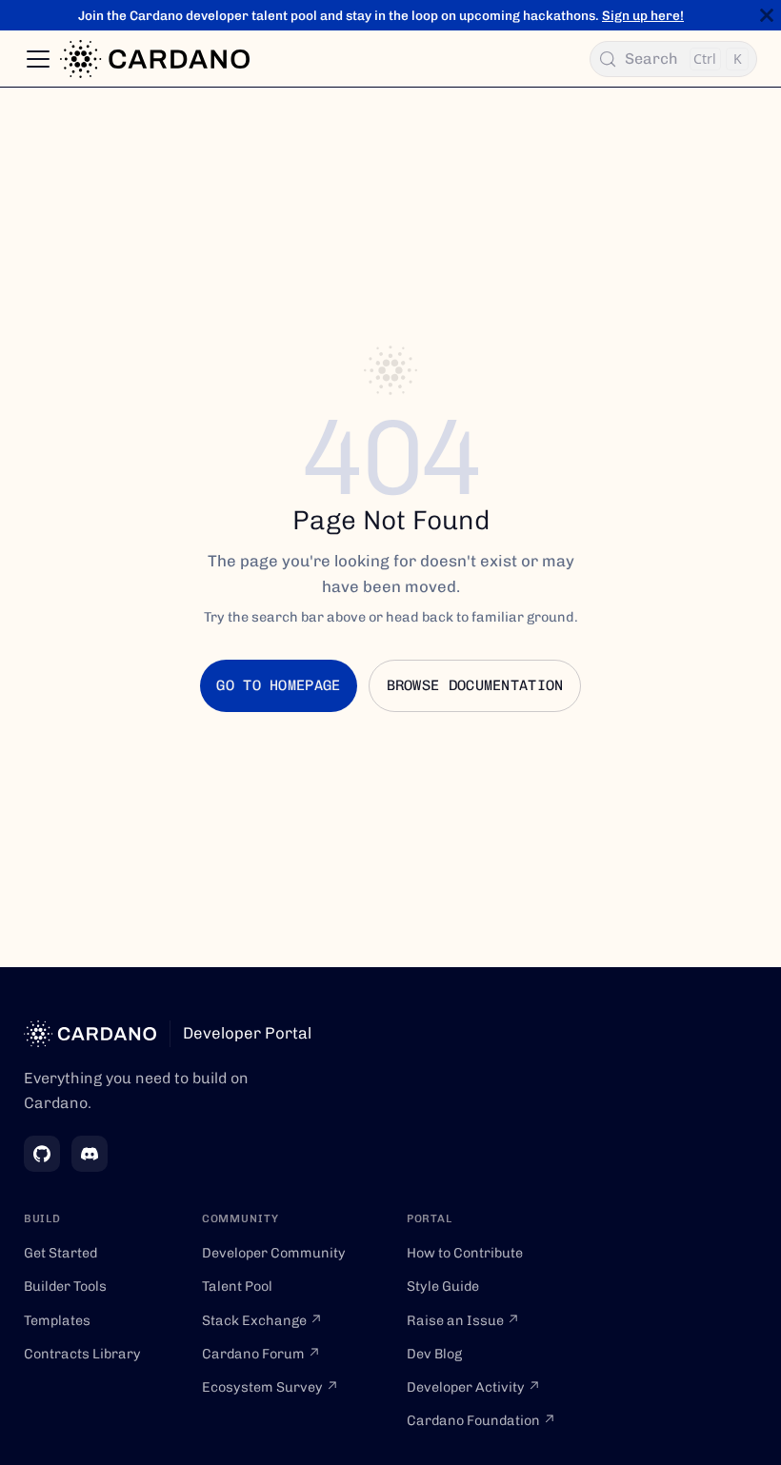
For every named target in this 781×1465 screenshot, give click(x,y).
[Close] (766, 15)
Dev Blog (434, 1353)
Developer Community (274, 1252)
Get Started (60, 1252)
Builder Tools (65, 1286)
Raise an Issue (463, 1320)
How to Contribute (465, 1252)
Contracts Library (82, 1353)
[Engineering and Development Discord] (89, 1154)
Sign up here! (643, 15)
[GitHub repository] (42, 1154)
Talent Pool (237, 1286)
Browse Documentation (475, 685)
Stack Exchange (262, 1320)
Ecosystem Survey (270, 1387)
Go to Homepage (278, 685)
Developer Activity (474, 1387)
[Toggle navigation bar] (38, 59)
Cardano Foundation (481, 1420)
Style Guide (443, 1286)
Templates (57, 1320)
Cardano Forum (261, 1353)
